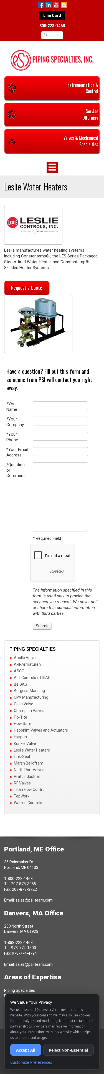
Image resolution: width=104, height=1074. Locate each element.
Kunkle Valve (25, 743)
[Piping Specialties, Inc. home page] (52, 60)
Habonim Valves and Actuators (41, 730)
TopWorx (21, 796)
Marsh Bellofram (28, 763)
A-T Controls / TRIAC (32, 677)
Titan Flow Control (29, 789)
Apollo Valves (25, 657)
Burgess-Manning (29, 690)
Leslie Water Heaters (32, 750)
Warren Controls (28, 803)
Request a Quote (26, 287)
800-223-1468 (52, 26)
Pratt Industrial (27, 776)
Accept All (25, 1050)
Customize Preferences (31, 1062)
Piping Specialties (19, 990)
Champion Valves (29, 710)
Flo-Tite (20, 717)
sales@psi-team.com (34, 900)
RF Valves (22, 783)
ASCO (19, 671)
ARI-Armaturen (27, 664)
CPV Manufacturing (31, 697)
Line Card (52, 15)
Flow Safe (22, 723)
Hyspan (20, 737)
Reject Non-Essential (68, 1050)
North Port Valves (29, 770)
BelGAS (20, 684)
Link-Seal (22, 756)
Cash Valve (23, 704)
